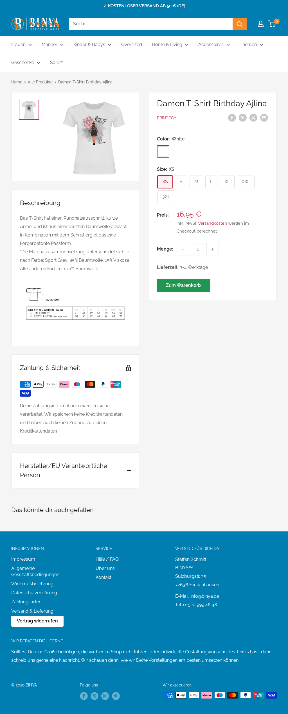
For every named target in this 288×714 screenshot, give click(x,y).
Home (16, 82)
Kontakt (103, 577)
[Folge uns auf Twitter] (94, 696)
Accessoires (211, 44)
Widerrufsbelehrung (32, 583)
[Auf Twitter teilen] (253, 117)
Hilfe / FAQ (107, 559)
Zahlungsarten (26, 601)
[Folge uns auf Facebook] (84, 696)
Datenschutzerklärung (34, 592)
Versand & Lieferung (32, 611)
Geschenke (22, 62)
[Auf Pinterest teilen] (243, 117)
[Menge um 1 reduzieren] (183, 249)
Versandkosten (212, 223)
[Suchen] (240, 24)
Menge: (165, 249)
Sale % (56, 62)
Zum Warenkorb (183, 285)
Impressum (23, 559)
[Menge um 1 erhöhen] (213, 249)
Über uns (105, 568)
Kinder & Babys (89, 44)
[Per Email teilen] (264, 117)
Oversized (131, 44)
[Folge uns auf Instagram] (105, 696)
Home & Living (167, 44)
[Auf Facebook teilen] (232, 117)
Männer (49, 44)
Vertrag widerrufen (37, 621)
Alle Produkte (40, 82)
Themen (248, 44)
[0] (272, 24)
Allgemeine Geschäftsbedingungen (35, 571)
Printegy (166, 118)
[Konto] (261, 24)
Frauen (18, 44)
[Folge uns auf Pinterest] (116, 696)
